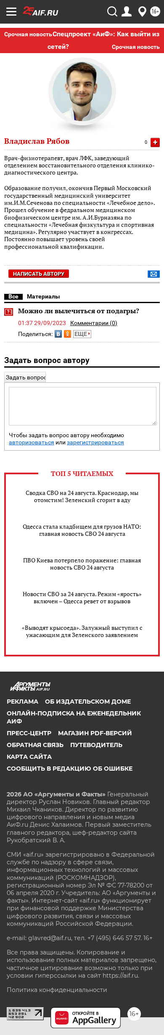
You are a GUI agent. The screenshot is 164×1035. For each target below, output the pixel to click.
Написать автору (38, 274)
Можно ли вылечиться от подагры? (78, 310)
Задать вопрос (26, 377)
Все (13, 296)
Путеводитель (96, 745)
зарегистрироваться (95, 442)
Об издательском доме (88, 701)
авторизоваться (31, 442)
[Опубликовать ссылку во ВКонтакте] (58, 334)
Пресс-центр (29, 733)
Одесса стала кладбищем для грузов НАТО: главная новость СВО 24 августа (82, 530)
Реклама (22, 701)
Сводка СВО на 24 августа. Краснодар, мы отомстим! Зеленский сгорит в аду (82, 496)
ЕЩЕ (81, 334)
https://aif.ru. (121, 975)
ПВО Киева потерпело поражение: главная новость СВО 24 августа (82, 563)
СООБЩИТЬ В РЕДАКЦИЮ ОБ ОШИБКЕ (69, 768)
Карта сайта (29, 757)
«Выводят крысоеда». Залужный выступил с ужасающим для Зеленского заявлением (82, 631)
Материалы (43, 296)
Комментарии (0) (93, 323)
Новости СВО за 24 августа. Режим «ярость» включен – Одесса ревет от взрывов (82, 597)
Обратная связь (35, 745)
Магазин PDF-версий (95, 733)
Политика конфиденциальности (57, 990)
